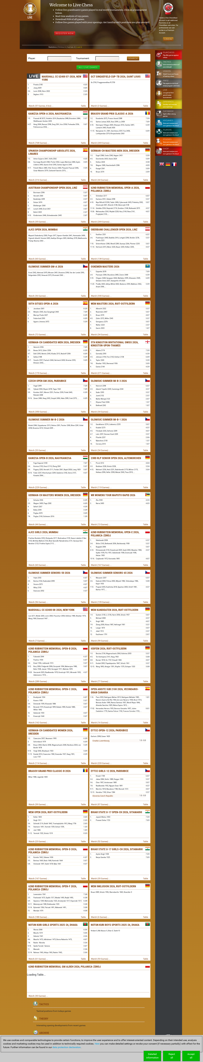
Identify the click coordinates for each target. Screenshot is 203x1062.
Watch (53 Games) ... (100, 959)
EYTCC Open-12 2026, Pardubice (109, 730)
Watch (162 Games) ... (39, 722)
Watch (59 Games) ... (100, 641)
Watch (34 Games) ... (100, 334)
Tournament (82, 58)
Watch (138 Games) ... (101, 259)
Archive (44, 1032)
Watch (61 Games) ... (38, 959)
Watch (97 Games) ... (100, 804)
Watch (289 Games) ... (39, 681)
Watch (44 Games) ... (100, 180)
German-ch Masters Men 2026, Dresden (115, 150)
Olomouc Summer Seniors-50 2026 (49, 572)
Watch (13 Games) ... (100, 524)
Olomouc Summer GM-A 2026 (45, 266)
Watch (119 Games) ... (101, 487)
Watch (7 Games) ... (38, 641)
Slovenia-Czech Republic (102, 796)
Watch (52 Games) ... (100, 841)
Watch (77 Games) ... (100, 681)
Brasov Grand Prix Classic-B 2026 (49, 771)
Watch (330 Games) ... (101, 296)
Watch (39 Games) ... (38, 804)
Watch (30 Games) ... (38, 996)
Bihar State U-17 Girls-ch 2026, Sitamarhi (117, 849)
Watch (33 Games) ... (38, 450)
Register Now (65, 33)
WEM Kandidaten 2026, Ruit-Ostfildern (114, 609)
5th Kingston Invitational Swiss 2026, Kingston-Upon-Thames (114, 344)
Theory (43, 1018)
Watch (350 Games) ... (39, 412)
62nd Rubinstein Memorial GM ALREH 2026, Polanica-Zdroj (64, 966)
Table (83, 106)
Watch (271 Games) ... (101, 373)
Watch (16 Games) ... (100, 722)
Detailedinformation (152, 1056)
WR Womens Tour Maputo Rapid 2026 (113, 495)
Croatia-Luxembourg (100, 741)
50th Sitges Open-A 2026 (43, 303)
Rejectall (172, 1056)
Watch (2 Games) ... (100, 106)
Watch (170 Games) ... (39, 373)
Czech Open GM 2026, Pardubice (47, 380)
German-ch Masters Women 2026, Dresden (54, 495)
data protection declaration (66, 1047)
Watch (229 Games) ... (39, 487)
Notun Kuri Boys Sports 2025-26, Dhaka (115, 924)
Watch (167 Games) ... (101, 565)
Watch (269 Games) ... (101, 143)
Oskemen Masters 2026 (105, 266)
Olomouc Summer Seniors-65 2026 (112, 572)
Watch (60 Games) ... (38, 259)
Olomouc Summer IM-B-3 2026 (109, 380)
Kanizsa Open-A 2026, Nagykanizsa (49, 113)
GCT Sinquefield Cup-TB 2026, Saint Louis (116, 76)
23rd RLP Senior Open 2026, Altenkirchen (116, 458)
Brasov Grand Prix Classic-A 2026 (112, 113)
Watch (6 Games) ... (100, 917)
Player (31, 58)
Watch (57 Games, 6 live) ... (41, 106)
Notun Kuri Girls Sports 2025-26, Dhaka (53, 924)
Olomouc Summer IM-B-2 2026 (46, 419)
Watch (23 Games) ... (38, 841)
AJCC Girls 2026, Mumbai (43, 532)
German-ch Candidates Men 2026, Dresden (54, 342)
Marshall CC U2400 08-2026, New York (51, 609)
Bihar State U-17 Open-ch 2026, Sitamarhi (116, 812)
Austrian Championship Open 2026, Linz (52, 187)
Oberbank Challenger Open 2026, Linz (114, 229)
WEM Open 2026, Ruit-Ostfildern (47, 812)
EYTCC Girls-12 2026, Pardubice (110, 771)
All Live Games (88, 67)
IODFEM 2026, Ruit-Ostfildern (108, 648)
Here (97, 1043)
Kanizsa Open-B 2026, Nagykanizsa (49, 458)
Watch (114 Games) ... (39, 763)
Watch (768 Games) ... (39, 143)
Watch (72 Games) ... (38, 334)
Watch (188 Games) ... (39, 917)
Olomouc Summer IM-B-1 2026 (109, 419)
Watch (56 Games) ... (38, 602)
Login (168, 39)
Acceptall (191, 1056)
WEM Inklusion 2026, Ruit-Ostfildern (113, 886)
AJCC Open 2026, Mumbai (43, 229)
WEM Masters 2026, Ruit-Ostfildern (113, 303)
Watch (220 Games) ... (101, 763)
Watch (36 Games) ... (38, 296)
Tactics (44, 1004)
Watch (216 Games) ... (39, 180)
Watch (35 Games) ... (38, 222)
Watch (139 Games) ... (101, 602)
